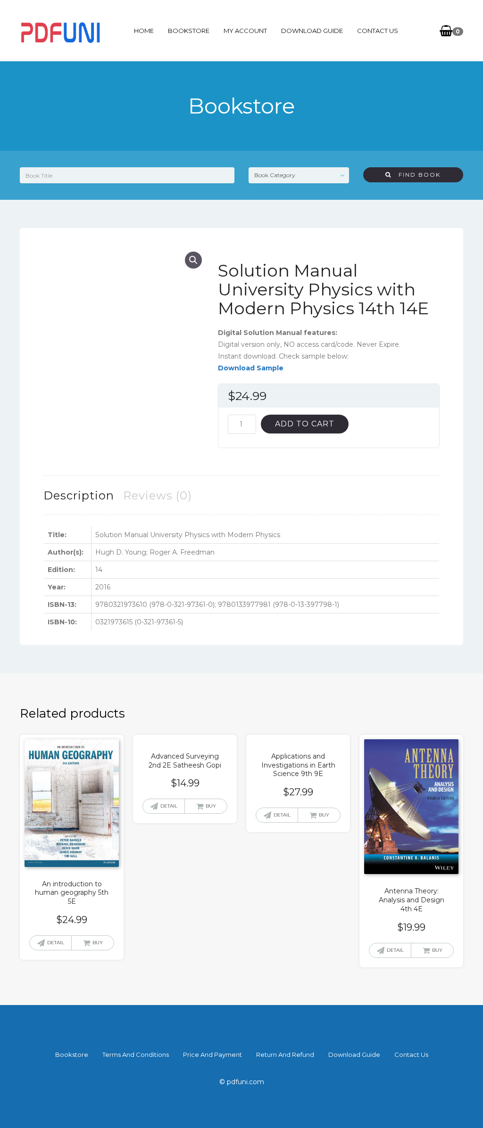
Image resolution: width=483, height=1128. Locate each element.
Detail (55, 943)
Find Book (416, 174)
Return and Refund (285, 1054)
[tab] (79, 495)
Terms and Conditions (135, 1054)
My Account (245, 30)
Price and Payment (212, 1054)
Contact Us (377, 30)
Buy (97, 943)
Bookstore (188, 30)
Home (144, 30)
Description (78, 495)
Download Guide (312, 30)
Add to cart (304, 423)
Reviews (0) (157, 495)
